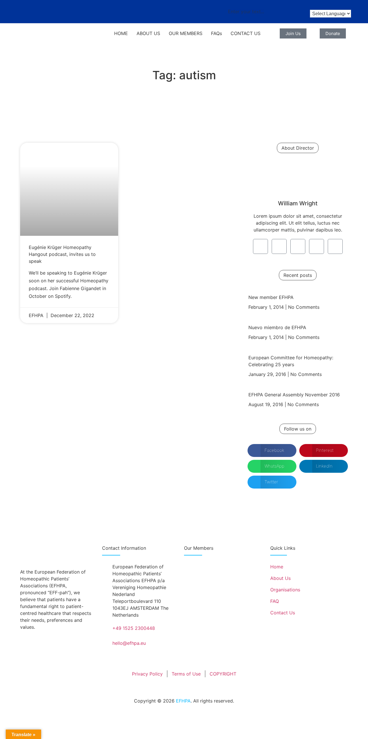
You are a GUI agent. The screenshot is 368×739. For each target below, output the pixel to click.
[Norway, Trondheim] (216, 576)
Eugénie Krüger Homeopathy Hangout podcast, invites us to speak (62, 254)
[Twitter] (279, 246)
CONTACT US (245, 33)
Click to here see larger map (215, 620)
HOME (121, 33)
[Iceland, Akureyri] (196, 571)
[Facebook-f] (260, 246)
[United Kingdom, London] (210, 592)
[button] (272, 450)
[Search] (292, 11)
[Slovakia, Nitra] (222, 596)
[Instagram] (316, 246)
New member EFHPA (271, 297)
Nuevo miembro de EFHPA (277, 327)
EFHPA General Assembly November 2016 (294, 395)
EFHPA (183, 701)
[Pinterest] (335, 246)
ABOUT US (148, 33)
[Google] (297, 246)
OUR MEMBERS (185, 33)
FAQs (216, 33)
